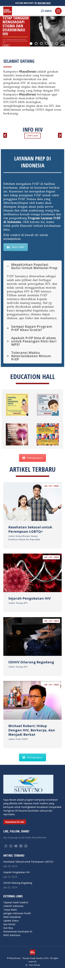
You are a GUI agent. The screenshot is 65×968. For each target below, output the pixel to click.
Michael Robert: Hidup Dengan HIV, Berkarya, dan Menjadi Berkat (31, 730)
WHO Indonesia (11, 935)
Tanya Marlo (10, 909)
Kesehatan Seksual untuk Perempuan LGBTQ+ (30, 529)
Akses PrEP (18, 247)
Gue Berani (9, 924)
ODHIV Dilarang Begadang (31, 662)
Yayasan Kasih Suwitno (15, 902)
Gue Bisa (8, 927)
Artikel (11, 536)
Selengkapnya (34, 458)
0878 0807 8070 (44, 2)
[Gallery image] (17, 405)
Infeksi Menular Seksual (26, 536)
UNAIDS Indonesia (13, 906)
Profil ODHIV (22, 739)
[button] (5, 135)
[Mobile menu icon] (58, 11)
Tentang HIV (22, 603)
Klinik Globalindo (12, 916)
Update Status (11, 920)
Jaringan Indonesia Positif (17, 913)
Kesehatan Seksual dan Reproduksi (24, 539)
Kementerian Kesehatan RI (17, 931)
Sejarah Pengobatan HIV (29, 598)
